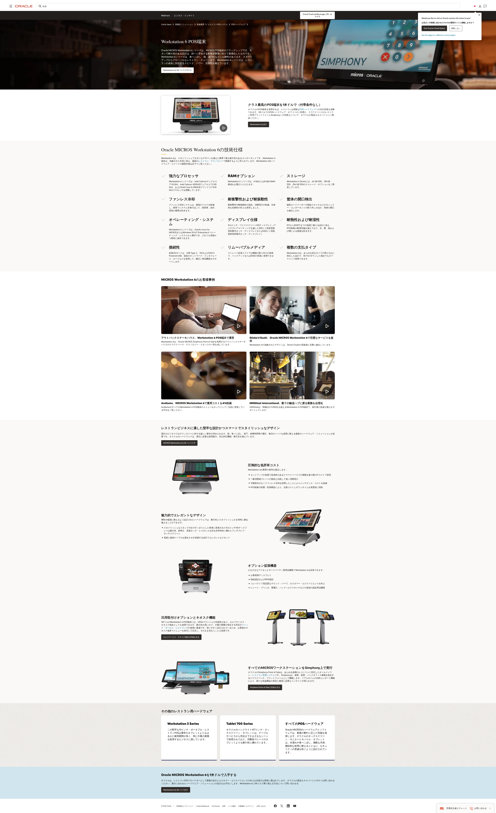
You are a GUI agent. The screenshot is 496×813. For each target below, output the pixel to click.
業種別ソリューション (184, 24)
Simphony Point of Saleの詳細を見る (265, 687)
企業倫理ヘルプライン (246, 806)
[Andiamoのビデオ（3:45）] (203, 376)
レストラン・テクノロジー (210, 161)
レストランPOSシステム (218, 24)
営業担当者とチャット (456, 808)
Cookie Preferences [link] (202, 806)
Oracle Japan (166, 24)
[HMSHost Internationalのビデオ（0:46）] (292, 376)
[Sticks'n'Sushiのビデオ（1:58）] (292, 310)
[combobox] (248, 6)
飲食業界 (200, 24)
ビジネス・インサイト (184, 15)
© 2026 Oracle (166, 806)
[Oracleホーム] (23, 6)
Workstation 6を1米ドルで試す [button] (175, 790)
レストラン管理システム (263, 675)
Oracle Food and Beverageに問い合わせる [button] (317, 15)
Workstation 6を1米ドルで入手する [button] (177, 70)
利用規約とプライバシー (184, 806)
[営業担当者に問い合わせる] (485, 6)
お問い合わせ (261, 806)
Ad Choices (216, 806)
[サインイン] (480, 6)
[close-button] (490, 808)
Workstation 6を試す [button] (258, 124)
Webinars (165, 15)
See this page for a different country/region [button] (439, 35)
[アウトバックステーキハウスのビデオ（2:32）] (203, 310)
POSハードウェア (238, 24)
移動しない (455, 28)
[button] (10, 6)
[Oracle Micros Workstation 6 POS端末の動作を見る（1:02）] (195, 115)
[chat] (441, 808)
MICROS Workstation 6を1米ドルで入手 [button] (179, 443)
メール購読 (232, 806)
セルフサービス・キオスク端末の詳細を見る (181, 637)
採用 (223, 806)
